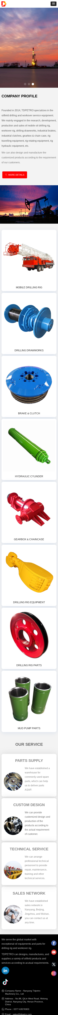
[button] (53, 4)
